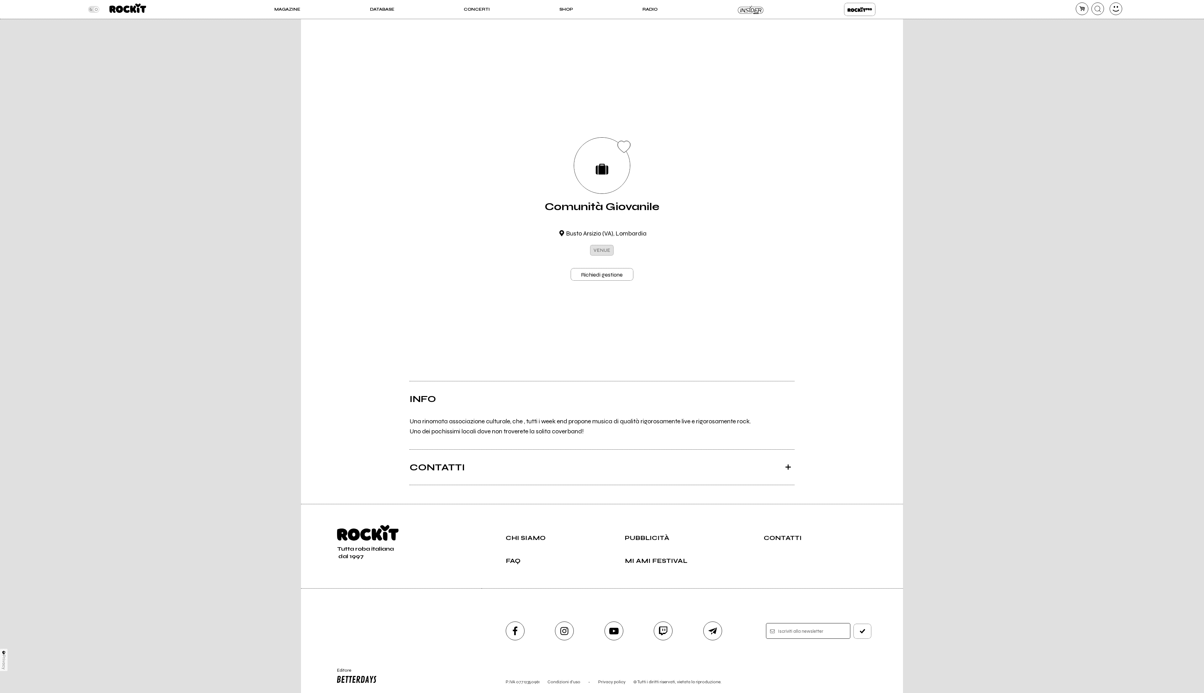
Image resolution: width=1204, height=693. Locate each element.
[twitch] (663, 631)
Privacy (4, 662)
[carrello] (1082, 9)
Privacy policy (612, 682)
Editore (341, 673)
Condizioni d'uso (563, 682)
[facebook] (515, 631)
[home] (127, 9)
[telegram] (712, 631)
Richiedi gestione (602, 274)
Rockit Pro (859, 9)
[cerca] (1097, 9)
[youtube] (614, 631)
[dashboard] (1116, 9)
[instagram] (564, 631)
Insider (751, 9)
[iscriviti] (862, 631)
